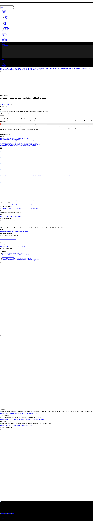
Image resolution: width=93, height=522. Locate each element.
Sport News (4, 39)
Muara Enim (6, 16)
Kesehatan (4, 33)
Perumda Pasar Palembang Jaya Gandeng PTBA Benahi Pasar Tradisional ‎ (14, 231)
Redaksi (3, 514)
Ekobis (3, 32)
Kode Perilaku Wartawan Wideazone (8, 516)
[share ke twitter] (5, 104)
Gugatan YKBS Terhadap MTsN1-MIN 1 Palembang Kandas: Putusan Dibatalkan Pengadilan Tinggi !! (20, 259)
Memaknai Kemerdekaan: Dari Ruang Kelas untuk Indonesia (11, 68)
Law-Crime (4, 34)
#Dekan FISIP (9, 148)
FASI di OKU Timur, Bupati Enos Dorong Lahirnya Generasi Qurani (35, 68)
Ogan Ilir (5, 22)
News (4, 95)
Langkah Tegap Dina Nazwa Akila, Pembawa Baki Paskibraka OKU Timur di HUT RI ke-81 (24, 69)
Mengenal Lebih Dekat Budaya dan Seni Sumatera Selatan (13, 256)
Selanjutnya (8, 134)
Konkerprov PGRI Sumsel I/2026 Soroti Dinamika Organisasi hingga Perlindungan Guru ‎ (16, 425)
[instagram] (9, 513)
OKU (5, 24)
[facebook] (2, 513)
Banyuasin (6, 19)
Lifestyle (3, 38)
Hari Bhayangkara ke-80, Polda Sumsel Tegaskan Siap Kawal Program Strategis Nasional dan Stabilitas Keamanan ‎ (22, 419)
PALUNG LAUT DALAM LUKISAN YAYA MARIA (8, 239)
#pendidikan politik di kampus (23, 148)
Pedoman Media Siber (5, 518)
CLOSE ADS (2, 0)
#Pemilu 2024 (15, 148)
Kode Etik (3, 515)
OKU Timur (6, 27)
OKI (5, 23)
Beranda (4, 10)
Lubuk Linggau (6, 28)
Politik (7, 95)
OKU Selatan (6, 26)
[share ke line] (16, 104)
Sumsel (3, 12)
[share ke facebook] (2, 104)
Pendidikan (4, 30)
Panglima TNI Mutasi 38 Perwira (8, 257)
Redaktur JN (2, 101)
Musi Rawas (6, 21)
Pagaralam (6, 29)
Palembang (6, 13)
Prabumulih (6, 15)
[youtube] (12, 513)
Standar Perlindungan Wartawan (7, 517)
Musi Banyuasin (7, 18)
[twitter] (5, 513)
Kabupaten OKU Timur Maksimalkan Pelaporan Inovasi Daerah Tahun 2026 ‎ (14, 224)
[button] (1, 115)
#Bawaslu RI (4, 148)
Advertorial (4, 40)
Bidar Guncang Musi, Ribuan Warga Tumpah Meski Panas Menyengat (60, 68)
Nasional (4, 11)
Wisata (3, 35)
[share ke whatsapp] (9, 104)
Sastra (3, 36)
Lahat (5, 17)
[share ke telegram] (13, 104)
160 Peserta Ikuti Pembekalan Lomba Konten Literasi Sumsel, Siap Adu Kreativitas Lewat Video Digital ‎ (19, 413)
